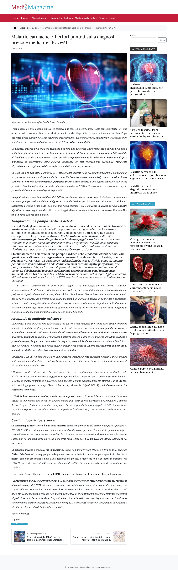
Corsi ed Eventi (107, 17)
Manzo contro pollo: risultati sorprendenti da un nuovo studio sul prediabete (147, 288)
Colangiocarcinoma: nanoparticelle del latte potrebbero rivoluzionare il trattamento (146, 244)
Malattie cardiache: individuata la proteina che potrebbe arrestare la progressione (146, 89)
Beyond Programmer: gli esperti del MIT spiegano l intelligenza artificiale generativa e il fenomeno (72, 474)
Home (16, 17)
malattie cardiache (19, 524)
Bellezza (68, 17)
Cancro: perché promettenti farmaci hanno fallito (147, 370)
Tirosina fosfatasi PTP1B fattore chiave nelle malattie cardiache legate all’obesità (147, 133)
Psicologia (56, 17)
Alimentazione (39, 17)
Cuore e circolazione (29, 27)
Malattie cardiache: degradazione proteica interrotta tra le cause (144, 189)
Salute (24, 17)
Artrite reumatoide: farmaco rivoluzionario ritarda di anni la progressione (147, 330)
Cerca (133, 35)
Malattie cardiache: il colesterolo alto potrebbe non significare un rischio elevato (148, 175)
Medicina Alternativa (86, 17)
